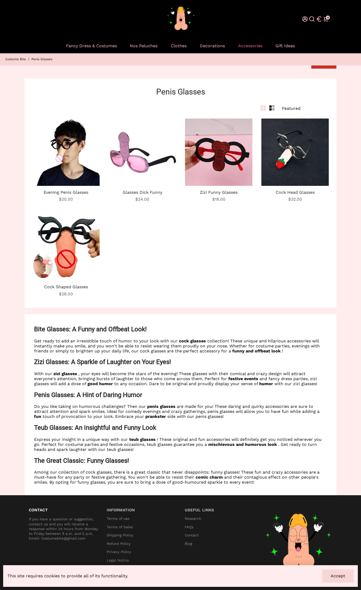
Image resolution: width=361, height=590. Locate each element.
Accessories (250, 45)
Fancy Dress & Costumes (91, 45)
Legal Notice (118, 560)
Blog (188, 544)
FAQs (189, 527)
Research (193, 519)
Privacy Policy (119, 552)
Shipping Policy (120, 535)
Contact (192, 535)
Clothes (179, 45)
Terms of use (118, 519)
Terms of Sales (120, 527)
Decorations (212, 45)
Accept (338, 575)
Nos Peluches (144, 45)
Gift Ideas (285, 45)
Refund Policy (119, 544)
